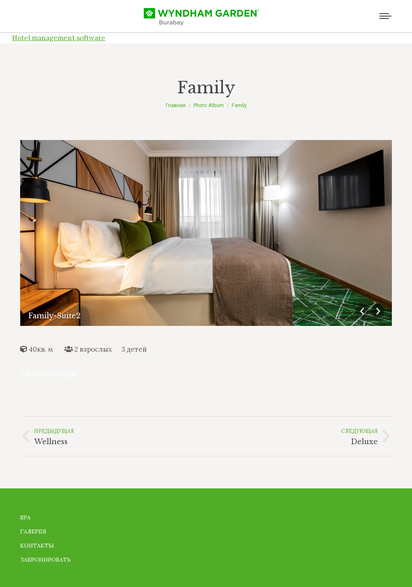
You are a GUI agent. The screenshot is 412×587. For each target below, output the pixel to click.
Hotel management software (58, 37)
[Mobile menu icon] (385, 16)
